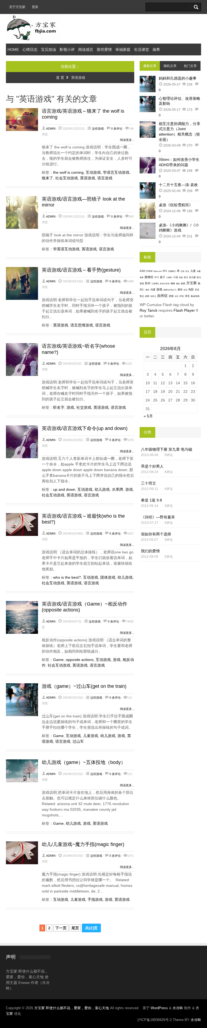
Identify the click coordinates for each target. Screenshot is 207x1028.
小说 (175, 277)
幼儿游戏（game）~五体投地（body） (84, 762)
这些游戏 (98, 128)
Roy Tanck (148, 310)
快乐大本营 (165, 283)
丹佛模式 (172, 271)
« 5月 (148, 416)
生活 (185, 290)
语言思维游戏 (81, 325)
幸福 (181, 277)
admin (51, 128)
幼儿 (186, 277)
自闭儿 (153, 296)
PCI (165, 271)
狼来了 (47, 178)
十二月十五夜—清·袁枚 (178, 185)
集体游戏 (195, 296)
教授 (183, 283)
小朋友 (169, 277)
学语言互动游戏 (116, 172)
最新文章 (149, 66)
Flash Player (184, 310)
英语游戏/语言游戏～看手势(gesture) (81, 270)
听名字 (58, 407)
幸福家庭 (122, 49)
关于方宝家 (17, 7)
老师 (147, 296)
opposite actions (80, 659)
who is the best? (67, 577)
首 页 (60, 78)
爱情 (180, 289)
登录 (35, 7)
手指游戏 (95, 899)
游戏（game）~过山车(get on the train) (84, 686)
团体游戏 (107, 577)
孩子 (162, 277)
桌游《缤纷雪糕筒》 (176, 205)
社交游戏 (83, 407)
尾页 (75, 928)
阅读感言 (85, 49)
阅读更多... (127, 139)
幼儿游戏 (102, 489)
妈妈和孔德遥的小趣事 (177, 78)
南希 (156, 49)
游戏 (70, 407)
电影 (191, 289)
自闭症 (162, 296)
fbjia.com (158, 271)
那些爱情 (104, 49)
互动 (182, 271)
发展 (141, 277)
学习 (156, 277)
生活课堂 (141, 49)
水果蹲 (117, 489)
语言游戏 (104, 178)
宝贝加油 (48, 49)
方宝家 (191, 283)
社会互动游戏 (66, 178)
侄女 (187, 271)
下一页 (61, 928)
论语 (176, 296)
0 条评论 (116, 128)
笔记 (142, 296)
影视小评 (67, 49)
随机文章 (170, 66)
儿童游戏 (90, 736)
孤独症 (148, 277)
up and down (64, 489)
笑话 (197, 290)
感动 (178, 283)
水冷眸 (177, 1008)
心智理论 (155, 283)
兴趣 (199, 271)
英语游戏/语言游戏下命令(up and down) (84, 428)
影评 (147, 283)
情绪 (173, 283)
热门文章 (190, 66)
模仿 (147, 290)
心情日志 (29, 49)
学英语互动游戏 (66, 249)
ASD (142, 270)
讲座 (171, 296)
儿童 (193, 270)
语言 (187, 296)
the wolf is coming (68, 172)
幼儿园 (192, 277)
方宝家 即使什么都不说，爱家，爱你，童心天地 (72, 1008)
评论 (182, 296)
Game (58, 659)
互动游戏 (93, 172)
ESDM (149, 271)
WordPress (159, 1008)
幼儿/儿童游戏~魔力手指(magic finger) (83, 844)
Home (13, 49)
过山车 (78, 741)
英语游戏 (87, 178)
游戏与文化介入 (170, 290)
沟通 (152, 289)
